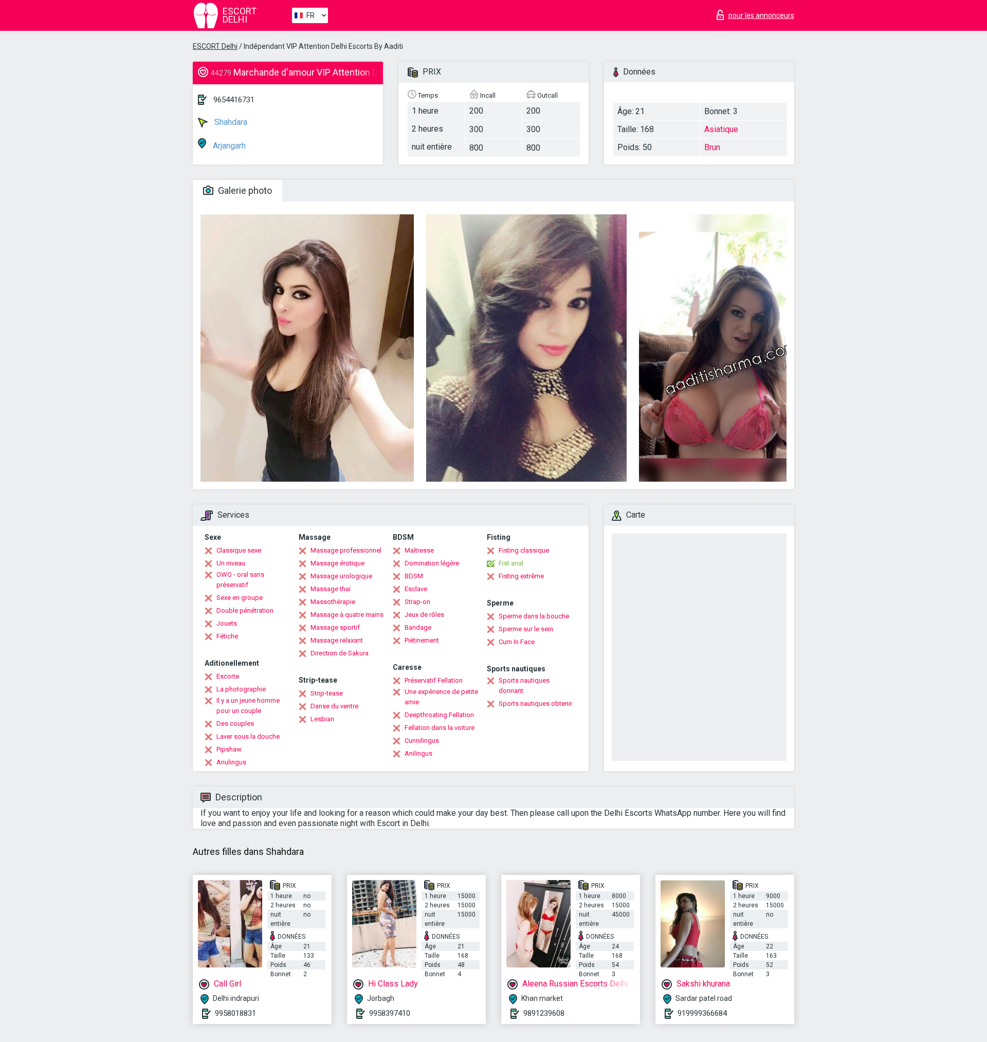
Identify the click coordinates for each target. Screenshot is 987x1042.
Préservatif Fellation (434, 680)
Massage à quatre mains (346, 614)
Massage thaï (330, 589)
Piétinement (422, 640)
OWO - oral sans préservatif (240, 580)
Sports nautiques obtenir (535, 703)
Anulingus (231, 762)
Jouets (226, 623)
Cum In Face (517, 642)
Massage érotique (337, 563)
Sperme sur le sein (526, 629)
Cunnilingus (422, 740)
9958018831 (235, 1013)
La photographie (241, 689)
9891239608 (543, 1013)
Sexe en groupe (239, 597)
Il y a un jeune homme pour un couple (248, 706)
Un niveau (230, 563)
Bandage (418, 627)
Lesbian (322, 719)
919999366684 (702, 1013)
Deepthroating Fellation (439, 715)
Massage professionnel (345, 550)
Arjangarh (228, 146)
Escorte (227, 676)
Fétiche (227, 636)
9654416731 (233, 99)
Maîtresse (419, 550)
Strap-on (417, 602)
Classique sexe (238, 550)
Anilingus (418, 753)
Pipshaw (229, 749)
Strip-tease (326, 693)
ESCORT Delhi (215, 46)
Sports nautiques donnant (524, 685)
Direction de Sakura (339, 653)
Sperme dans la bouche (534, 616)
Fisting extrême (521, 576)
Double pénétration (244, 610)
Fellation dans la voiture (439, 728)
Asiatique (721, 129)
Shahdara (229, 122)
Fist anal (511, 563)
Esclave (416, 589)
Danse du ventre (334, 706)
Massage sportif (335, 627)
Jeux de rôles (424, 614)
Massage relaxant (336, 640)
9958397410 (389, 1013)
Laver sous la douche (248, 736)
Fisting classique (524, 550)
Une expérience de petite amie (441, 697)
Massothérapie (332, 602)
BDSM (414, 576)
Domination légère (432, 563)
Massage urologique (341, 576)
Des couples (235, 723)
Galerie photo (244, 190)
